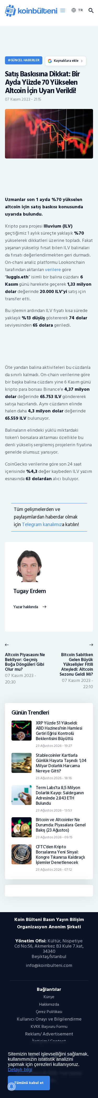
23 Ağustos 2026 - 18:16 (54, 778)
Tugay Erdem (29, 591)
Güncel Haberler (24, 60)
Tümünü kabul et (29, 1083)
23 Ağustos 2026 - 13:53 (54, 810)
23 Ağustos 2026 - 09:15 (54, 837)
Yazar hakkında (25, 607)
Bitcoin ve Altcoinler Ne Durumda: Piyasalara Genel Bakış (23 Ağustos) (61, 825)
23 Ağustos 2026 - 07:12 (54, 870)
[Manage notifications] (11, 1086)
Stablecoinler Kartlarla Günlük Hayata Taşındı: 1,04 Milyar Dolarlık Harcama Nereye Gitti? (61, 763)
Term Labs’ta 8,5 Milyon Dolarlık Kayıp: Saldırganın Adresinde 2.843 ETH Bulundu (60, 795)
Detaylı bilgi (20, 1069)
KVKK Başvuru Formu (49, 1026)
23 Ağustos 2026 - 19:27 (54, 746)
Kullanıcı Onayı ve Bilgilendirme (49, 1019)
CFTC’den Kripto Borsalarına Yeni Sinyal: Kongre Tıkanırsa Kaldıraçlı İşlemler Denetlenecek (60, 854)
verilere (53, 269)
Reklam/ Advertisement (49, 1034)
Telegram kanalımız (42, 525)
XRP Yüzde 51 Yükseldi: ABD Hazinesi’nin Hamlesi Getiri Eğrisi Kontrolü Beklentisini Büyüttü (59, 731)
